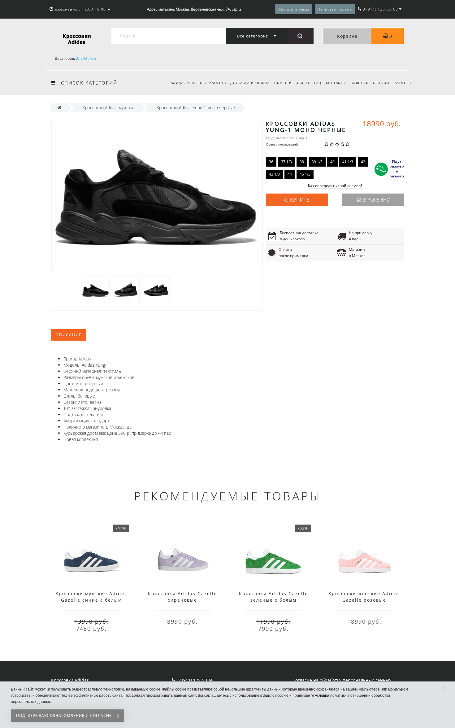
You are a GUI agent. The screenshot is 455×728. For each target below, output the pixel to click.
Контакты (336, 83)
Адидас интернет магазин (198, 83)
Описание (69, 335)
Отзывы (381, 83)
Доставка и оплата (250, 83)
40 (332, 161)
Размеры (403, 83)
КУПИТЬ (300, 200)
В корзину (376, 199)
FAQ (318, 83)
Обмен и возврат (292, 83)
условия (322, 695)
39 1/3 (317, 161)
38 (302, 161)
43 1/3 (274, 174)
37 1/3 (286, 161)
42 (363, 161)
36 (271, 161)
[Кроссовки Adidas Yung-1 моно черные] (96, 289)
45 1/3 (305, 174)
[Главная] (59, 108)
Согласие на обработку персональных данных (341, 680)
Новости (359, 83)
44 (290, 174)
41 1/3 (347, 161)
